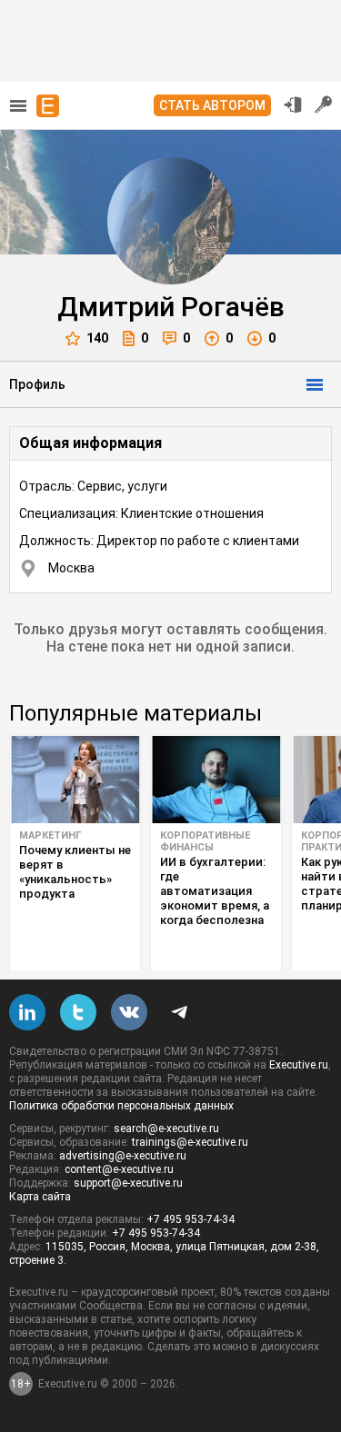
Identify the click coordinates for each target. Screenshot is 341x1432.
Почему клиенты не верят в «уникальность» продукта (75, 871)
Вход (293, 104)
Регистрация (324, 104)
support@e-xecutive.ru (128, 1183)
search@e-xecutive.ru (166, 1128)
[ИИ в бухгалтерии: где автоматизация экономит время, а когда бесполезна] (216, 779)
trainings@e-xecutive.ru (190, 1142)
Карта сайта (40, 1196)
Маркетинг (50, 835)
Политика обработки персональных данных (121, 1105)
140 (97, 338)
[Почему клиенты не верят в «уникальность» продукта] (75, 779)
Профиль (37, 384)
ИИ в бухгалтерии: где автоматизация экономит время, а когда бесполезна (214, 891)
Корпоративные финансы (205, 841)
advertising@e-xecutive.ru (122, 1155)
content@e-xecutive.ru (119, 1169)
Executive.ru (298, 1065)
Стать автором (212, 105)
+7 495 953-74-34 (190, 1219)
